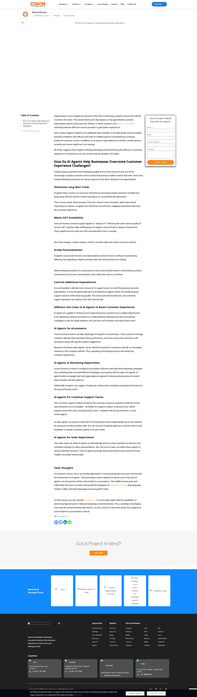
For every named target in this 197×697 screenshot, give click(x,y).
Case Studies (103, 4)
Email (149, 134)
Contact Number (154, 142)
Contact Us (131, 4)
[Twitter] (61, 522)
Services (75, 4)
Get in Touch (161, 162)
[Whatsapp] (70, 522)
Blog (122, 4)
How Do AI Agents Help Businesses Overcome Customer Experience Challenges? (36, 123)
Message (151, 149)
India (143, 664)
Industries (63, 4)
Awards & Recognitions (31, 131)
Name (150, 127)
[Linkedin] (65, 522)
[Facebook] (56, 522)
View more (78, 695)
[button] (98, 553)
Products (88, 4)
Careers (114, 4)
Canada (72, 662)
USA (34, 662)
